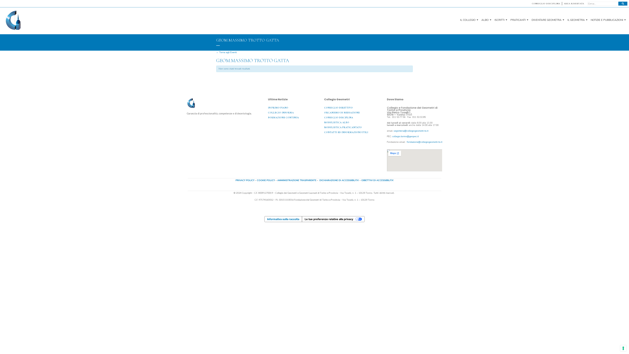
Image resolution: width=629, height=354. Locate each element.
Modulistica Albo (336, 122)
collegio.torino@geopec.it (405, 136)
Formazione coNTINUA (283, 117)
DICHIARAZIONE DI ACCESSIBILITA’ (339, 180)
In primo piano (278, 107)
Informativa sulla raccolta (283, 219)
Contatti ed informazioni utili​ (346, 132)
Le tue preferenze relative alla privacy (329, 219)
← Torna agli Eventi (226, 52)
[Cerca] (622, 4)
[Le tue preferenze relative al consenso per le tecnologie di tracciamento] (623, 348)
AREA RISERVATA (574, 3)
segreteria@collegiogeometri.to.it (411, 130)
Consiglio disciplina (338, 117)
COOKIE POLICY (266, 180)
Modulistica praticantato (343, 127)
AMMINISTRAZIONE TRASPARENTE (296, 180)
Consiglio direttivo (338, 107)
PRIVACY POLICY (245, 180)
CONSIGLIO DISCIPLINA (546, 3)
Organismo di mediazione (342, 112)
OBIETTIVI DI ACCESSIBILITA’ (377, 180)
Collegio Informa (281, 112)
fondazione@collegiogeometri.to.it (424, 142)
